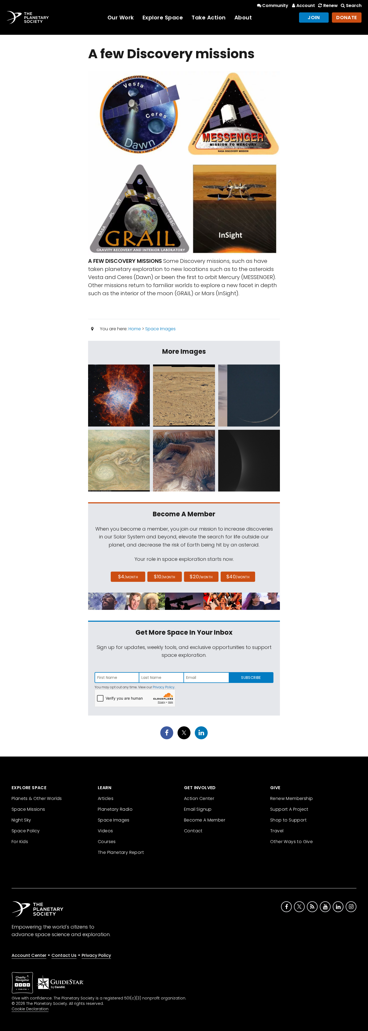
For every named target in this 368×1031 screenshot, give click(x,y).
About (243, 17)
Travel (276, 831)
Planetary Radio (115, 809)
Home (135, 329)
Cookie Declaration (30, 1009)
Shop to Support (288, 820)
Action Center (199, 798)
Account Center (29, 955)
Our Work (120, 17)
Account (305, 5)
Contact (193, 831)
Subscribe (251, 677)
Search (354, 5)
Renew (330, 5)
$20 (201, 576)
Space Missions (28, 809)
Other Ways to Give (291, 841)
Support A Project (289, 809)
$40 (237, 576)
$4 (128, 576)
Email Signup (198, 809)
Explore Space (163, 17)
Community (275, 5)
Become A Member (204, 820)
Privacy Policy (164, 687)
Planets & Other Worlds (37, 798)
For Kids (20, 841)
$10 (164, 576)
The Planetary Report (121, 852)
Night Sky (21, 820)
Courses (107, 841)
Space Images (160, 329)
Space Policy (26, 831)
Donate (346, 17)
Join (314, 17)
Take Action (209, 17)
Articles (105, 798)
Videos (105, 831)
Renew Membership (291, 798)
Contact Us (64, 955)
